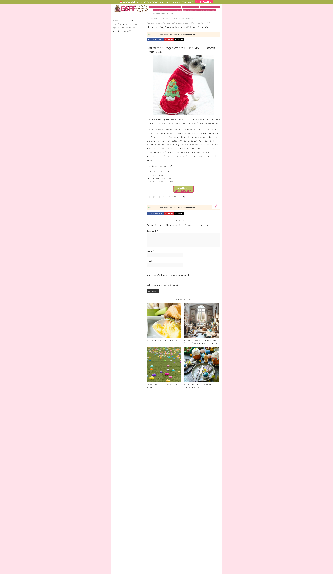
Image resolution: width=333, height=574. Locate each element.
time (217, 133)
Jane (151, 123)
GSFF (131, 8)
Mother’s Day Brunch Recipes (162, 340)
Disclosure (185, 23)
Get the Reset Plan (204, 2)
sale (186, 119)
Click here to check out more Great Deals (166, 197)
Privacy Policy (206, 23)
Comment (152, 231)
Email (150, 261)
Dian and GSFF (124, 31)
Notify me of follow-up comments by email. (168, 275)
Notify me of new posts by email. (163, 285)
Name (150, 251)
